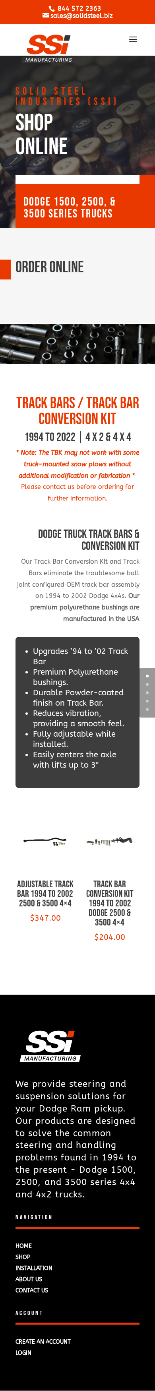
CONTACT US (31, 1290)
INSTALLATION (33, 1268)
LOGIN (23, 1353)
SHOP (22, 1257)
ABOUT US (28, 1279)
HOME (23, 1246)
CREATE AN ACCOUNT (43, 1342)
